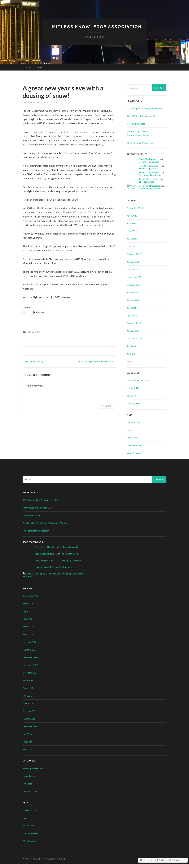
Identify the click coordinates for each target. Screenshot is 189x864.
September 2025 (135, 208)
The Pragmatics (146, 181)
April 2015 (132, 315)
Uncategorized (134, 403)
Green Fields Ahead (136, 123)
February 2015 (134, 323)
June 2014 (132, 353)
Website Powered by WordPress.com (44, 859)
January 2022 (133, 261)
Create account (134, 422)
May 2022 (132, 231)
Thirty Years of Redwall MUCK (141, 116)
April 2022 (132, 238)
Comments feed (134, 445)
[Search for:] (146, 87)
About (41, 67)
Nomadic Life (34, 332)
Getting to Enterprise (149, 161)
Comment (106, 406)
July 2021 (131, 307)
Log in (130, 430)
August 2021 (133, 300)
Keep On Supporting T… (150, 165)
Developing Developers (150, 175)
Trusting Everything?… (149, 179)
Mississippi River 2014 (137, 380)
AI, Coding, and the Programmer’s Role (145, 108)
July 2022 (131, 223)
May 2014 (132, 361)
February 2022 (134, 254)
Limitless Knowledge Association (94, 26)
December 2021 (134, 269)
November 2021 (135, 277)
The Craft (131, 395)
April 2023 (132, 215)
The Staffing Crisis (147, 168)
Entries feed (132, 437)
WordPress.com (134, 453)
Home (29, 67)
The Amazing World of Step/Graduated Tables (45, 523)
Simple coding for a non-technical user (97, 361)
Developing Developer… (150, 185)
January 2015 (133, 330)
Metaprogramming (33, 361)
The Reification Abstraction (140, 142)
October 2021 (134, 284)
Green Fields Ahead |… (149, 159)
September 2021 (135, 292)
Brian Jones (51, 102)
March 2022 (133, 246)
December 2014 (134, 338)
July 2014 (131, 346)
